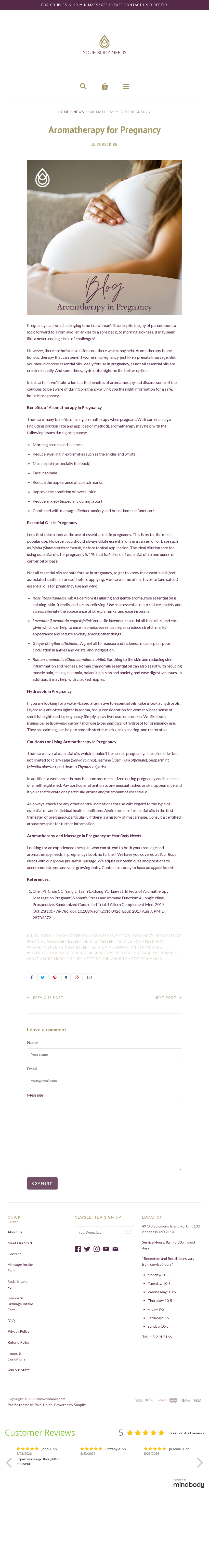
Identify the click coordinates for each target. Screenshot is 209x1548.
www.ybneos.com (51, 1399)
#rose (33, 958)
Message (35, 1094)
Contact (14, 1254)
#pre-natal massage (130, 953)
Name (32, 1042)
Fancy (66, 977)
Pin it (54, 977)
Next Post (166, 997)
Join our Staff (18, 1370)
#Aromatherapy (72, 935)
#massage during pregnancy (79, 953)
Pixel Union (44, 1405)
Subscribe (107, 144)
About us (15, 1232)
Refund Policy (19, 1342)
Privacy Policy (18, 1331)
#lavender (37, 953)
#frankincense (42, 947)
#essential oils (82, 941)
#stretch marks (145, 958)
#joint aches (151, 947)
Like (31, 977)
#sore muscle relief (61, 958)
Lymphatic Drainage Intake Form (20, 1304)
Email (89, 977)
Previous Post (47, 997)
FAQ (11, 1320)
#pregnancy (165, 953)
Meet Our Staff (20, 1243)
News (79, 112)
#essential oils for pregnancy (132, 941)
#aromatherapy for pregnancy (121, 935)
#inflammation (120, 947)
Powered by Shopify (70, 1405)
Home (63, 112)
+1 (77, 977)
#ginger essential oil (81, 947)
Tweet (42, 977)
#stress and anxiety (105, 958)
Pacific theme (18, 1405)
